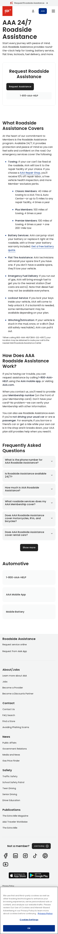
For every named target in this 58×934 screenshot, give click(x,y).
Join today (39, 846)
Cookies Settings (29, 919)
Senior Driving (9, 794)
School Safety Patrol (13, 782)
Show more (29, 547)
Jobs (4, 681)
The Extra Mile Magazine (15, 815)
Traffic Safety (9, 776)
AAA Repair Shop (30, 173)
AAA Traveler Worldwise (15, 821)
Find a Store (8, 721)
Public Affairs (9, 742)
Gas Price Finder (11, 760)
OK (28, 928)
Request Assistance (20, 86)
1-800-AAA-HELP (29, 95)
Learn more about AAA (14, 675)
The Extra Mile (9, 827)
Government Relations (14, 748)
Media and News (11, 754)
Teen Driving (9, 788)
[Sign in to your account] (33, 11)
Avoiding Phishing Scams (15, 727)
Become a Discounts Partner (17, 693)
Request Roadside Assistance (29, 3)
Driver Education (11, 800)
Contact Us (8, 709)
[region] (29, 910)
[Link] (5, 856)
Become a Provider (12, 687)
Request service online (14, 644)
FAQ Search (8, 715)
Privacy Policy (8, 886)
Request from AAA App (14, 651)
